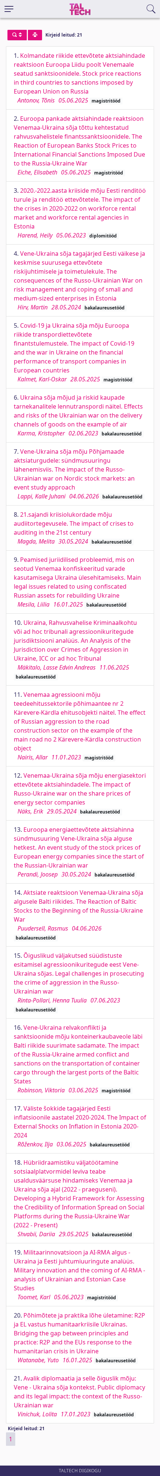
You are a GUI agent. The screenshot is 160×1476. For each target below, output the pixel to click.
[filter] (17, 35)
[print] (35, 35)
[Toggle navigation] (9, 9)
